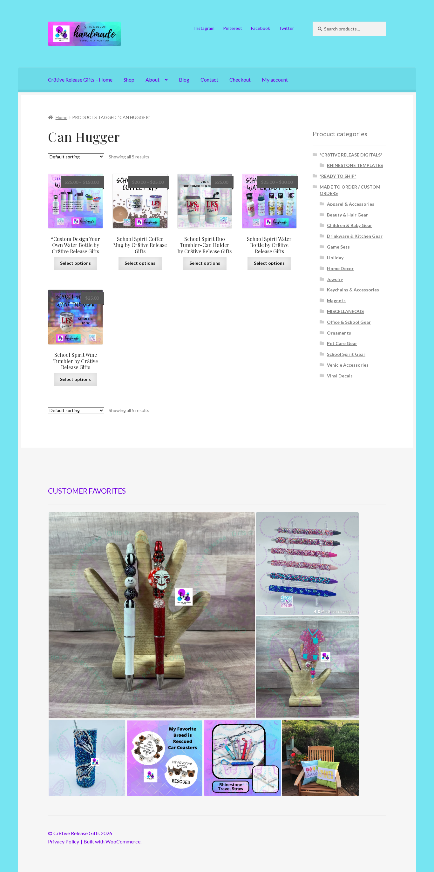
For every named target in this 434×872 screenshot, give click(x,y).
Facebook (260, 28)
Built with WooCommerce (112, 841)
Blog (184, 80)
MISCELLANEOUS (345, 311)
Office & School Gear (349, 322)
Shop (129, 80)
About (152, 80)
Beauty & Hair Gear (347, 214)
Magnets (336, 300)
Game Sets (338, 247)
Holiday (335, 257)
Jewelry (335, 279)
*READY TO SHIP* (338, 176)
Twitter (286, 28)
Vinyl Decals (340, 375)
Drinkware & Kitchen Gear (355, 236)
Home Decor (340, 268)
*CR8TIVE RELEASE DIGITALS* (351, 154)
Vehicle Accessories (348, 365)
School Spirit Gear (346, 354)
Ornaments (339, 333)
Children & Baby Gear (349, 225)
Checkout (240, 80)
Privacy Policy (63, 841)
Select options (75, 263)
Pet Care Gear (342, 343)
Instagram (204, 28)
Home (61, 117)
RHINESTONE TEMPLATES (355, 165)
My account (275, 80)
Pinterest (232, 28)
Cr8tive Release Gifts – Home (80, 80)
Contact (209, 80)
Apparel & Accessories (350, 204)
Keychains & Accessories (353, 289)
